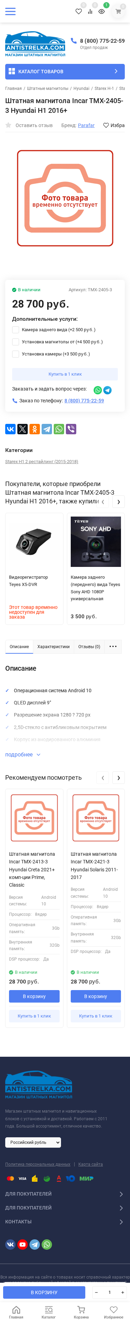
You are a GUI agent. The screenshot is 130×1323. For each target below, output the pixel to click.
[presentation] (102, 501)
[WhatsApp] (59, 429)
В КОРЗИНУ (44, 1292)
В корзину (34, 996)
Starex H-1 (104, 88)
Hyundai (81, 88)
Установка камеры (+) (55, 354)
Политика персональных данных (37, 1164)
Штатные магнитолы (47, 88)
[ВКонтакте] (10, 429)
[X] (22, 429)
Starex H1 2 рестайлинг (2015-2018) (41, 461)
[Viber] (71, 429)
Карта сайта (90, 1164)
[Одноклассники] (34, 429)
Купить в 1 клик (65, 374)
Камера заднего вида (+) (58, 329)
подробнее (19, 754)
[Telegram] (47, 429)
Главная (13, 88)
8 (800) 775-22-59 (102, 40)
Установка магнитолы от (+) (62, 341)
